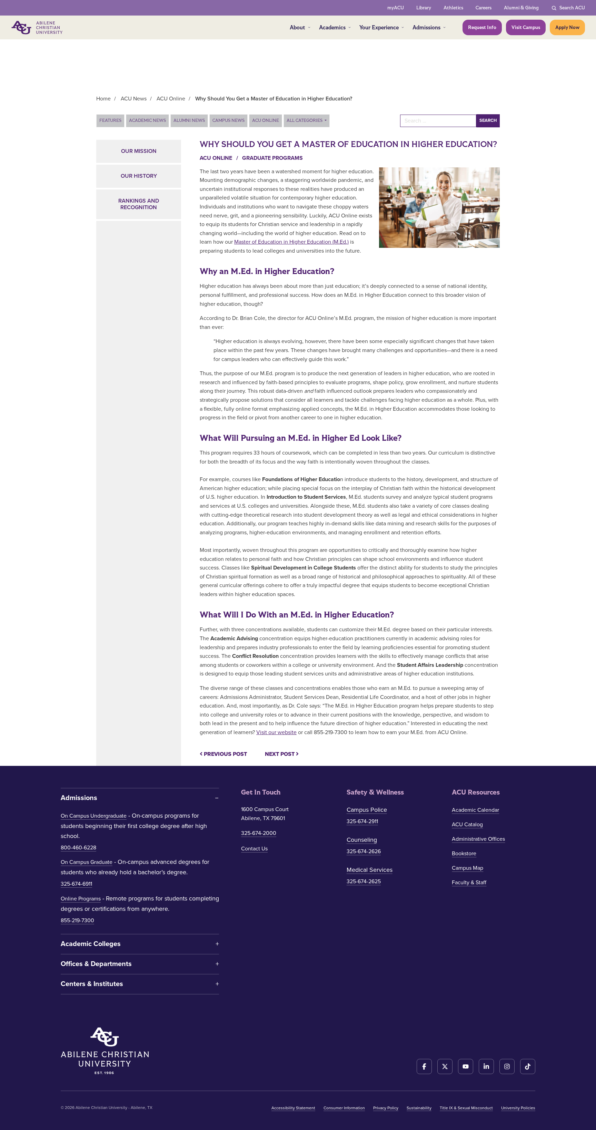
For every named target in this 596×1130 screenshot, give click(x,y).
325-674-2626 (364, 851)
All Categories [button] (305, 120)
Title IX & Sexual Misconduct (466, 1107)
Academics (332, 27)
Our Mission (139, 151)
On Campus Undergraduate (94, 815)
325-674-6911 (76, 883)
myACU (395, 8)
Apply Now (567, 27)
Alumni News (189, 120)
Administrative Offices (478, 839)
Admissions (426, 27)
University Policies (518, 1107)
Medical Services (370, 870)
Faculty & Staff (469, 882)
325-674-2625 (364, 881)
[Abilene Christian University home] (37, 28)
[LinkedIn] (486, 1066)
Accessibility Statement (293, 1107)
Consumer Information (344, 1107)
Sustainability (419, 1107)
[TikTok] (527, 1066)
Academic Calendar (475, 810)
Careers (483, 8)
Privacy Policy (385, 1107)
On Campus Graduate (86, 862)
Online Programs (81, 898)
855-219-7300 (77, 920)
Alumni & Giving (521, 8)
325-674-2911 (362, 821)
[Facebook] (424, 1066)
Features (110, 120)
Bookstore (464, 853)
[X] (445, 1066)
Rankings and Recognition (138, 204)
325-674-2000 (258, 833)
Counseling (362, 840)
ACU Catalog (467, 824)
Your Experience (379, 27)
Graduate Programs (272, 158)
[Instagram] (507, 1066)
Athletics (453, 8)
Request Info (482, 27)
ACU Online (265, 120)
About (297, 27)
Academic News (147, 120)
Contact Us (254, 848)
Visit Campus (525, 27)
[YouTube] (465, 1066)
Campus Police (367, 810)
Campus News (228, 120)
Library (423, 8)
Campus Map (467, 868)
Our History (139, 176)
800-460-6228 (78, 847)
